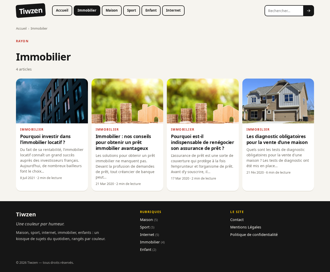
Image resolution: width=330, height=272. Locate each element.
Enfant (151, 10)
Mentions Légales (245, 227)
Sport (131, 10)
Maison (112, 10)
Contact (237, 219)
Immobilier (87, 10)
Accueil (62, 10)
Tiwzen (31, 10)
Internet (173, 10)
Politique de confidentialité (254, 234)
